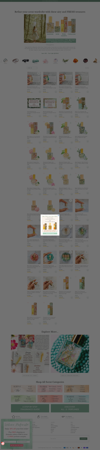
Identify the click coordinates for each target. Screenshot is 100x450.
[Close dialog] (58, 215)
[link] (50, 224)
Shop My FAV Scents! (50, 233)
